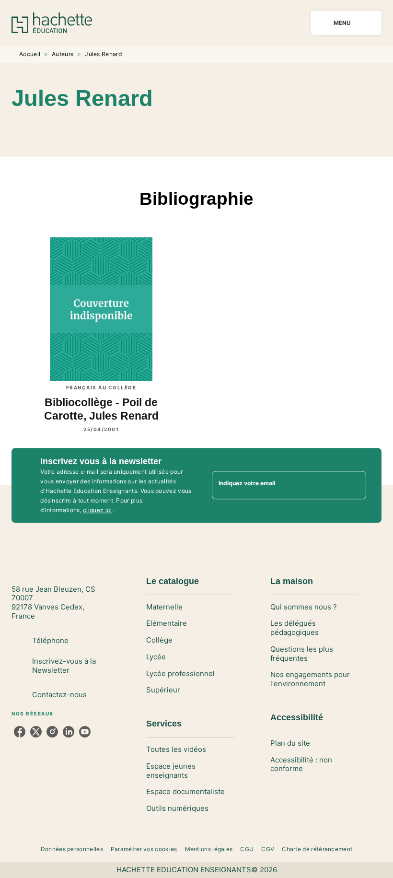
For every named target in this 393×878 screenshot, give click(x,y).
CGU (247, 849)
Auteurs (62, 54)
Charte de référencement (317, 849)
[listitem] (20, 732)
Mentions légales (209, 849)
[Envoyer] (354, 485)
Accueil (29, 54)
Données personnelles (72, 849)
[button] (211, 129)
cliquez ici (97, 510)
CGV (267, 849)
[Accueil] (52, 23)
